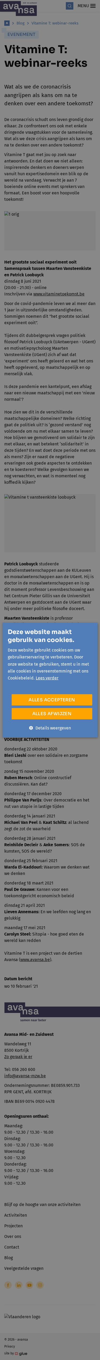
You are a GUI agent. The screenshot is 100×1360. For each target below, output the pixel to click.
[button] (50, 728)
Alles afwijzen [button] (52, 713)
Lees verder (47, 678)
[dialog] (50, 680)
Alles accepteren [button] (52, 699)
